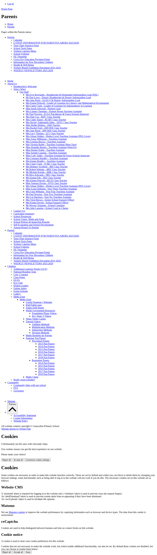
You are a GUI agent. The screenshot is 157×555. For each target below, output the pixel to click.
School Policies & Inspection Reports (31, 222)
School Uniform (21, 54)
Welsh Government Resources (40, 310)
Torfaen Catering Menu (24, 51)
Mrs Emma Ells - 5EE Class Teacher (43, 177)
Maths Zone (19, 296)
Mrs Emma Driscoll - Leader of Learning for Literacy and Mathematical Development (67, 103)
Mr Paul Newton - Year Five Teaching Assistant (49, 194)
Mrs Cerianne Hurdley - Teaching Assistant (47, 158)
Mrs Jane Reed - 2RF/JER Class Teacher (45, 130)
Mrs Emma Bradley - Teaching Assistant (45, 161)
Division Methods (40, 332)
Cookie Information (23, 418)
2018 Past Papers (46, 357)
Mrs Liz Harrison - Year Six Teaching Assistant (48, 197)
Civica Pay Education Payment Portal (31, 59)
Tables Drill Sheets (35, 307)
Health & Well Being (23, 65)
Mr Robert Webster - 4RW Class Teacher (45, 169)
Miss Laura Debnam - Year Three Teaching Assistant (51, 189)
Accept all (18, 460)
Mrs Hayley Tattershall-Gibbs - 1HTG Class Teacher (51, 122)
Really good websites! (24, 379)
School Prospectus (22, 216)
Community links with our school (29, 385)
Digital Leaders (20, 285)
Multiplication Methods (43, 327)
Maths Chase (32, 377)
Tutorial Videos (33, 321)
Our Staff (24, 92)
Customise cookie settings (37, 460)
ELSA (16, 280)
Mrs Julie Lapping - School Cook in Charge (47, 208)
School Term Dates (22, 48)
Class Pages (19, 277)
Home (10, 24)
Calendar (17, 40)
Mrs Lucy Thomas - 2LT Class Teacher (45, 133)
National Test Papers (36, 338)
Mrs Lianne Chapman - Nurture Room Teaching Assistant (54, 111)
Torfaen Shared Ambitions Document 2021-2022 (37, 67)
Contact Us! (19, 211)
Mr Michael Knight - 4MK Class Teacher (46, 172)
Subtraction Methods (42, 330)
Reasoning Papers (40, 360)
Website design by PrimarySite (16, 429)
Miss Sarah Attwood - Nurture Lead (43, 108)
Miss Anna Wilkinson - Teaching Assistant (46, 139)
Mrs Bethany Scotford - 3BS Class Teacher (47, 166)
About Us (12, 83)
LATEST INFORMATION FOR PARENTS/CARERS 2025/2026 (46, 42)
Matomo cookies (17, 512)
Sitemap (11, 401)
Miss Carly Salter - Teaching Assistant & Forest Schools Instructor (58, 155)
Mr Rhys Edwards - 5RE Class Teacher (45, 175)
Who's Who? (19, 89)
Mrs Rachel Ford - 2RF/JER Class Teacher (46, 128)
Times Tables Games (36, 319)
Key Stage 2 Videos (41, 316)
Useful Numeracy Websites (39, 302)
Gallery (17, 294)
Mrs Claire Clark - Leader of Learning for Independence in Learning (59, 106)
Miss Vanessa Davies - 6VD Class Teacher (46, 183)
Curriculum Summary (23, 213)
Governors (18, 390)
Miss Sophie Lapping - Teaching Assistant (46, 153)
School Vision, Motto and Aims (28, 219)
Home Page (7, 9)
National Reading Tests (24, 272)
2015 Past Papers (46, 349)
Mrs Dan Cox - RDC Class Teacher (43, 117)
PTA (15, 388)
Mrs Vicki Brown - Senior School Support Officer (50, 200)
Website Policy (20, 421)
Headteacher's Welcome (25, 86)
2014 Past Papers (46, 346)
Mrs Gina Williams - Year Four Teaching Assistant (50, 191)
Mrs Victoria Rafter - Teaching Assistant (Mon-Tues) (51, 144)
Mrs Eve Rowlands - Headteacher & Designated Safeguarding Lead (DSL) (62, 94)
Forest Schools (20, 291)
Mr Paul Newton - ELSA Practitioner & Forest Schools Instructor (57, 114)
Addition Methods (41, 324)
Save (28, 552)
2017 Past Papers (46, 355)
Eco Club (18, 283)
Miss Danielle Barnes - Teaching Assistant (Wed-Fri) (51, 147)
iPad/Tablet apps (34, 305)
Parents (10, 27)
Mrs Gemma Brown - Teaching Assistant (45, 141)
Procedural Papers (40, 341)
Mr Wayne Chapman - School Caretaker (45, 205)
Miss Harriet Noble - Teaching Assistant (45, 150)
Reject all (6, 460)
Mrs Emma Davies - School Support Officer (47, 202)
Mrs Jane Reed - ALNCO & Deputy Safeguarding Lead (53, 100)
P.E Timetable (20, 56)
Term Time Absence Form (26, 45)
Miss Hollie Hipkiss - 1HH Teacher (43, 125)
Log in (10, 3)
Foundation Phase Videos (44, 313)
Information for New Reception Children (33, 62)
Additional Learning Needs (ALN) (30, 269)
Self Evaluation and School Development (33, 224)
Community (13, 382)
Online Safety (20, 288)
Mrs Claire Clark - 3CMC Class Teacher (45, 164)
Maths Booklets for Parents (39, 335)
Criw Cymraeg (20, 274)
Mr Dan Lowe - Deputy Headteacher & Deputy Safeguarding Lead (58, 97)
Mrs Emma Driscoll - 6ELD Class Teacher (46, 180)
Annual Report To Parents (26, 227)
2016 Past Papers (46, 352)
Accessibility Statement (24, 415)
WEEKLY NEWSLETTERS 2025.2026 (33, 70)
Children (11, 266)
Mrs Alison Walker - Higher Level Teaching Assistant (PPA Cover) (58, 136)
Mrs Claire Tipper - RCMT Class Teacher (46, 119)
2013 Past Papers (46, 343)
